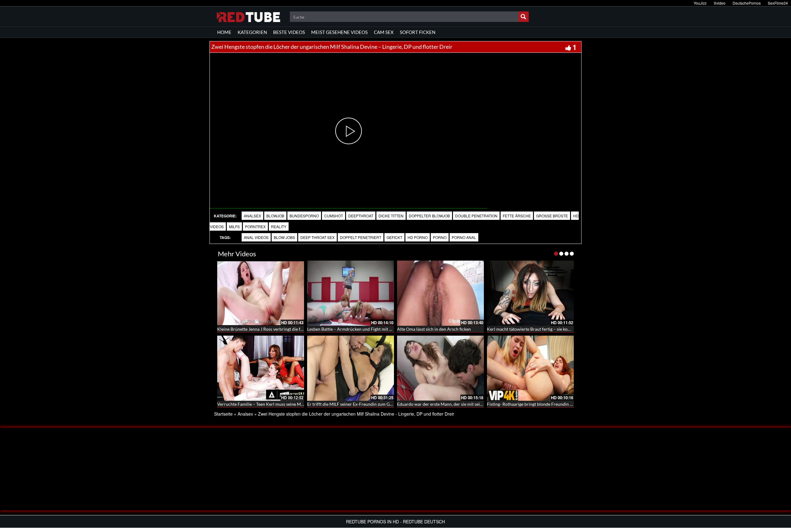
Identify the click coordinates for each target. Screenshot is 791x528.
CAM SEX (384, 32)
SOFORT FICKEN (417, 32)
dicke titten (391, 215)
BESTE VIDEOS (289, 32)
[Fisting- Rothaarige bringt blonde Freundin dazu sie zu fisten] (530, 368)
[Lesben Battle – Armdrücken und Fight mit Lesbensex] (350, 293)
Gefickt (394, 237)
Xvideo (719, 3)
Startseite (223, 414)
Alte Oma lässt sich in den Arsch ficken (434, 329)
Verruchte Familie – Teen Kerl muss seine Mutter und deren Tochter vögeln (288, 404)
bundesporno (304, 215)
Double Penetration (476, 215)
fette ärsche (517, 215)
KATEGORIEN (252, 32)
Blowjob (275, 215)
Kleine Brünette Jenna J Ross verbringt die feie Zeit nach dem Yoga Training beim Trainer (301, 329)
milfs (234, 226)
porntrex (255, 226)
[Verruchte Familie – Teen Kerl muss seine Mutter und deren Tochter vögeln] (260, 368)
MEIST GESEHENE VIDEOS (339, 32)
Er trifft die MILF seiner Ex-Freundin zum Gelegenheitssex (362, 404)
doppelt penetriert (360, 237)
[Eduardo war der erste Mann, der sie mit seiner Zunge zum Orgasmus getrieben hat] (440, 368)
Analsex (252, 215)
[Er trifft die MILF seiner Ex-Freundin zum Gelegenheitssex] (350, 368)
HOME (224, 32)
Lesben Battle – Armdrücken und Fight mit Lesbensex (357, 329)
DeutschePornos (747, 3)
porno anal (464, 237)
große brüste (552, 215)
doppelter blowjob (429, 215)
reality (278, 226)
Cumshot (333, 215)
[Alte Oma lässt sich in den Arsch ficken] (440, 293)
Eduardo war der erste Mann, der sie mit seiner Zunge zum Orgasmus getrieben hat (476, 404)
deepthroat (360, 215)
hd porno (418, 237)
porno (439, 237)
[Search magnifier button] (523, 16)
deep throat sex (317, 237)
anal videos (256, 237)
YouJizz (700, 3)
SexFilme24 (778, 3)
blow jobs (284, 237)
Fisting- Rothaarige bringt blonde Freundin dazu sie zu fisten (544, 404)
